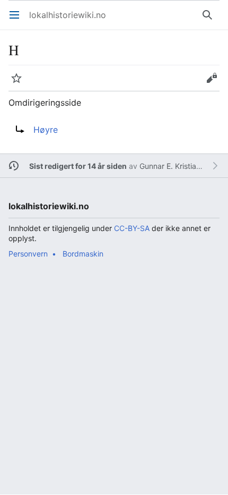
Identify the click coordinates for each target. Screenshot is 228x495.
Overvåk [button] (20, 83)
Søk (209, 20)
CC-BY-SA (132, 228)
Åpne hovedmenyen (18, 20)
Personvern (28, 253)
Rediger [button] (215, 83)
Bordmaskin (83, 253)
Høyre (45, 129)
